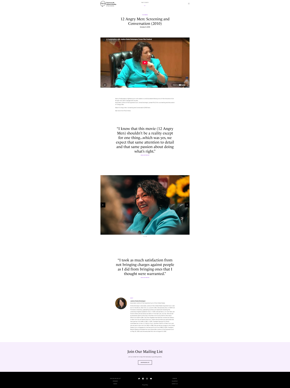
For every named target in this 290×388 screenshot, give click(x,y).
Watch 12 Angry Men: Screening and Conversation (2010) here (132, 107)
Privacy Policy (145, 384)
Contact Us (175, 383)
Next (187, 204)
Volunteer (175, 381)
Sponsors (115, 381)
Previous (102, 204)
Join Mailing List (144, 362)
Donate (115, 383)
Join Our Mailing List (115, 378)
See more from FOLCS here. (123, 110)
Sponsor (174, 378)
